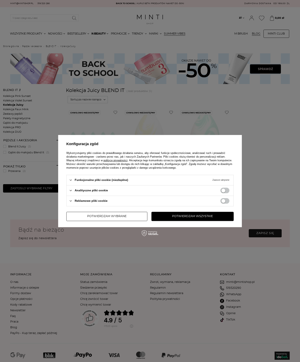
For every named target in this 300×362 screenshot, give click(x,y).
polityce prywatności (115, 160)
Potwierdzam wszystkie (192, 216)
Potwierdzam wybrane (107, 216)
